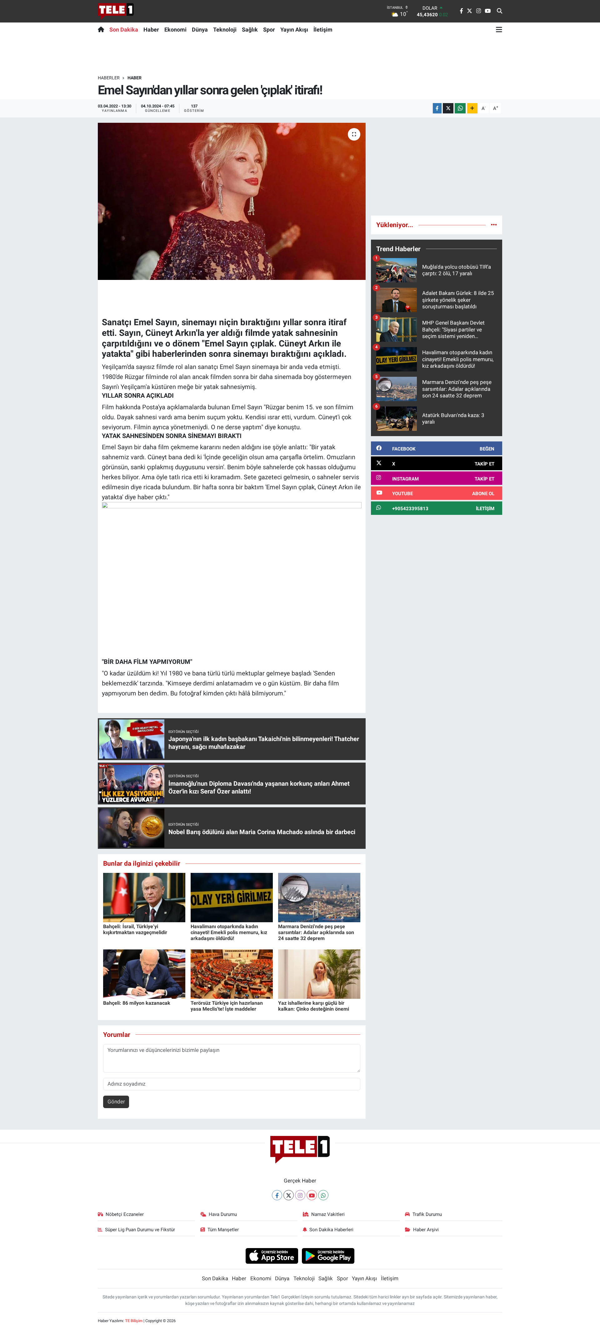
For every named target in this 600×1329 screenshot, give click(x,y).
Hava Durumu (223, 1214)
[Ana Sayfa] (102, 29)
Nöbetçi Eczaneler (125, 1214)
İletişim (322, 29)
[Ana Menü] (499, 29)
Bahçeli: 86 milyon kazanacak (136, 1003)
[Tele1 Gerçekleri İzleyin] (116, 11)
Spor (269, 29)
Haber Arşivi (426, 1229)
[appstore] (271, 1255)
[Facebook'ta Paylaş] (437, 108)
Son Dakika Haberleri (331, 1229)
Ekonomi (175, 29)
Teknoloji (225, 29)
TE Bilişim (133, 1320)
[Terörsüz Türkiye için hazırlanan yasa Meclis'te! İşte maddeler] (232, 973)
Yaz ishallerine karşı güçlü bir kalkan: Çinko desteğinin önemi (313, 1006)
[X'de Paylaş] (448, 108)
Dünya (200, 29)
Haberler (109, 77)
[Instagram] (300, 1195)
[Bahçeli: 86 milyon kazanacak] (144, 973)
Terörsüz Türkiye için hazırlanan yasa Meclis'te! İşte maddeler (227, 1006)
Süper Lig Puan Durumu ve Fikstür (140, 1229)
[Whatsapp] (323, 1195)
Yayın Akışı (294, 29)
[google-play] (328, 1255)
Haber (151, 29)
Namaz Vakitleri (328, 1214)
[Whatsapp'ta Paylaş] (460, 108)
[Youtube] (312, 1195)
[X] (288, 1195)
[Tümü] (494, 225)
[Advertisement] (436, 166)
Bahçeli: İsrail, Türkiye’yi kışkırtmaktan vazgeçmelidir (135, 929)
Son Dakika (123, 29)
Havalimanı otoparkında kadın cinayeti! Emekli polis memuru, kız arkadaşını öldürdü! (229, 932)
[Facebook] (277, 1195)
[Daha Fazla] (472, 108)
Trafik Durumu (427, 1214)
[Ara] (499, 11)
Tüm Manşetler (223, 1229)
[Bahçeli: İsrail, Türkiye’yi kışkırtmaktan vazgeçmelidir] (144, 897)
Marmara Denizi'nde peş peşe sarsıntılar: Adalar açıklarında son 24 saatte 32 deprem (316, 932)
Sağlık (250, 29)
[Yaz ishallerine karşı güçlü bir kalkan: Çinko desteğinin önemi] (319, 973)
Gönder (116, 1101)
